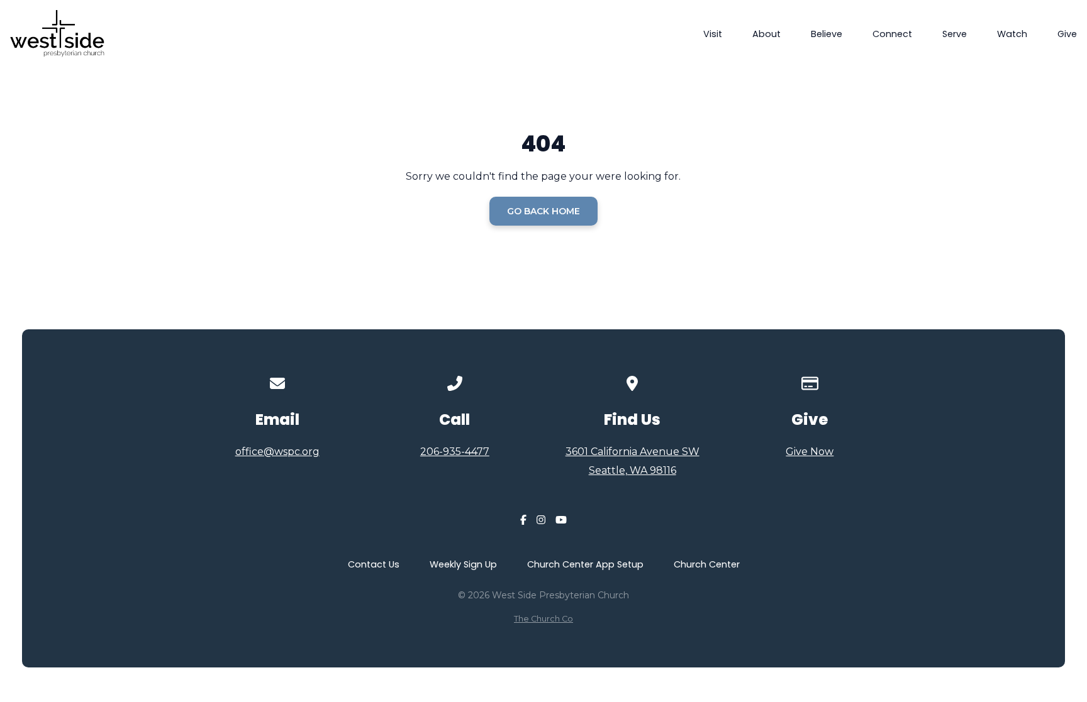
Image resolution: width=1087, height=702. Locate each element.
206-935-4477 (454, 452)
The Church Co (543, 618)
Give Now (809, 452)
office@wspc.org (277, 452)
